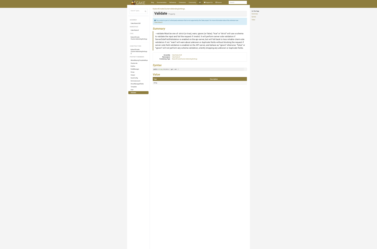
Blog (152, 2)
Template (134, 87)
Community (192, 2)
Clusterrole (134, 63)
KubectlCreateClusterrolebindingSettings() (139, 51)
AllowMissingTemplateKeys (139, 60)
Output (133, 75)
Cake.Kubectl (135, 30)
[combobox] (238, 2)
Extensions (182, 2)
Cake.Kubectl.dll (135, 23)
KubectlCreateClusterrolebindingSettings (139, 38)
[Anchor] (166, 28)
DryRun (133, 66)
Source (219, 2)
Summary (255, 14)
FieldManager (135, 69)
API (200, 2)
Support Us (209, 2)
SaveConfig (134, 78)
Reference (172, 2)
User (132, 89)
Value (253, 19)
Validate (133, 92)
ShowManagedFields (137, 84)
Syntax (254, 17)
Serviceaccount (135, 81)
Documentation (162, 2)
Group (132, 72)
